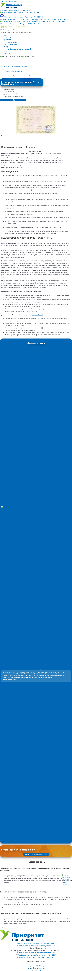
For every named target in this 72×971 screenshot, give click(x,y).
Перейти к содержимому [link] (9, 1)
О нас (5, 35)
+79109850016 (38, 17)
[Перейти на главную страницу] (11, 8)
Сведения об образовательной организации (37, 967)
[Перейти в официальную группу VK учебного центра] (55, 19)
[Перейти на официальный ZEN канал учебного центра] (18, 21)
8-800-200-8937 (33, 24)
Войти (21, 30)
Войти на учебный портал (22, 10)
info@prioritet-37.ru (32, 12)
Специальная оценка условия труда (19, 48)
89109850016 (50, 957)
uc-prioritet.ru (37, 315)
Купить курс (8, 37)
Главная (38, 965)
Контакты (7, 53)
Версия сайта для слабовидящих (16, 27)
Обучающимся (12, 42)
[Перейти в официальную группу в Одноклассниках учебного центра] (20, 19)
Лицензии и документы (38, 968)
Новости (7, 51)
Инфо (5, 41)
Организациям (12, 44)
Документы (7, 39)
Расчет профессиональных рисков (19, 49)
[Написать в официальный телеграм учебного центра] (51, 21)
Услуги (6, 46)
